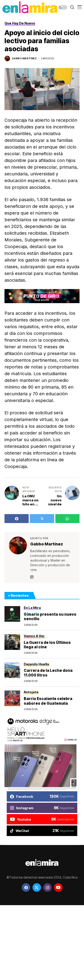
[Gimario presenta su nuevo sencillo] (12, 614)
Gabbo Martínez (24, 58)
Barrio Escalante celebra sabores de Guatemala (48, 700)
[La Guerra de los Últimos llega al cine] (12, 642)
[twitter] (36, 887)
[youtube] (58, 887)
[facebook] (26, 887)
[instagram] (47, 887)
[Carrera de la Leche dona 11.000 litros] (12, 670)
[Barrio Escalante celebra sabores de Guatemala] (12, 698)
